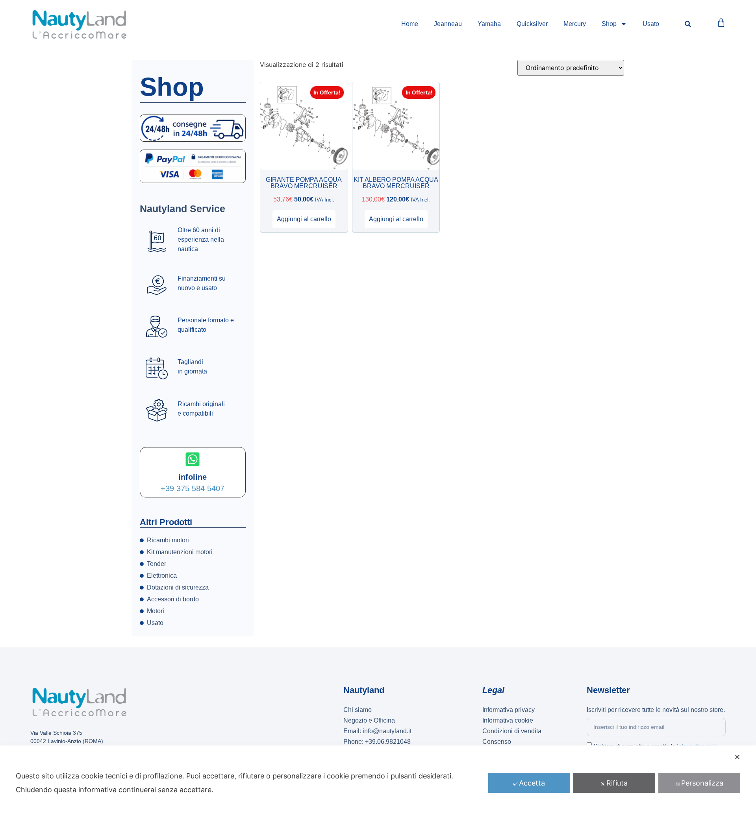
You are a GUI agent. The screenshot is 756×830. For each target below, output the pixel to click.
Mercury (574, 23)
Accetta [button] (532, 783)
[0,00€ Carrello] (721, 22)
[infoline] (192, 459)
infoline (192, 477)
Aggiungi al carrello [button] (304, 219)
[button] (688, 24)
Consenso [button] (496, 741)
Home (409, 23)
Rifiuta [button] (617, 783)
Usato (651, 23)
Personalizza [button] (702, 783)
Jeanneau (448, 23)
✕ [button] (737, 757)
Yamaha (489, 23)
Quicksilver (532, 23)
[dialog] (378, 787)
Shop (609, 23)
